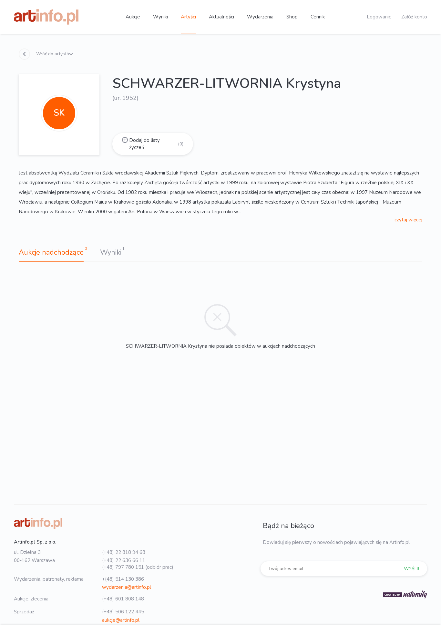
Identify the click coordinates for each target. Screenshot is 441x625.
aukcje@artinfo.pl (120, 620)
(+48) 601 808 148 (123, 599)
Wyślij (411, 569)
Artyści (188, 17)
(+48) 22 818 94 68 (123, 552)
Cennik (318, 17)
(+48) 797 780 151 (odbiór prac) (137, 567)
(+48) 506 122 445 (123, 612)
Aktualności (221, 17)
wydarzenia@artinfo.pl (126, 587)
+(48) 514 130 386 (123, 579)
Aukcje (133, 17)
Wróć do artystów (54, 54)
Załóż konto (414, 17)
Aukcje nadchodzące (51, 252)
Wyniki (160, 17)
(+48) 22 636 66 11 (123, 560)
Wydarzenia (260, 17)
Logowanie (379, 17)
